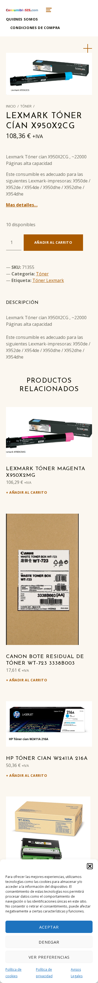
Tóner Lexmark (48, 280)
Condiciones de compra (35, 27)
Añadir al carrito (53, 242)
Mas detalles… (22, 205)
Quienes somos (22, 19)
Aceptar (49, 927)
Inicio (11, 106)
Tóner (26, 106)
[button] (90, 866)
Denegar (49, 942)
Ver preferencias (49, 957)
